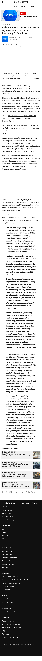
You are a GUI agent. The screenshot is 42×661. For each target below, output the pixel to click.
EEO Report (6, 590)
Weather (24, 7)
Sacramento (6, 7)
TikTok (4, 539)
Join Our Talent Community (11, 627)
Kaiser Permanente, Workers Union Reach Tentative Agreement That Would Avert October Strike (20, 118)
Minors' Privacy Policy (9, 612)
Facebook (5, 532)
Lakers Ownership (8, 520)
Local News (6, 24)
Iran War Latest (7, 513)
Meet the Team (7, 551)
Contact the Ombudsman (10, 637)
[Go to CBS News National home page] (21, 2)
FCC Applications (8, 586)
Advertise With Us (8, 561)
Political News (7, 510)
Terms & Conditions (8, 564)
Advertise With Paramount (11, 624)
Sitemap (5, 567)
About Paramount (8, 621)
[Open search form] (39, 2)
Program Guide (7, 554)
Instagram (5, 535)
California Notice (7, 602)
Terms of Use (6, 608)
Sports (32, 7)
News (16, 7)
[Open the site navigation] (8, 2)
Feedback (5, 634)
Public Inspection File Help (11, 583)
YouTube (5, 529)
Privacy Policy (6, 599)
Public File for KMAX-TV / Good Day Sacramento (18, 580)
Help (3, 631)
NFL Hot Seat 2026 (8, 517)
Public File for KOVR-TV (10, 576)
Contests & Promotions (9, 558)
